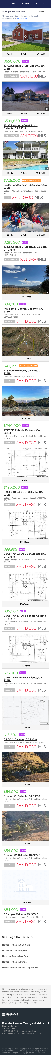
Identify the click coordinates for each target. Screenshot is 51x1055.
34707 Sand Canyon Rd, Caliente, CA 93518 (25, 186)
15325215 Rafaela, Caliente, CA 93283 (22, 432)
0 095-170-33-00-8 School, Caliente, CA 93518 (25, 617)
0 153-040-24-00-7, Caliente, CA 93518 (23, 493)
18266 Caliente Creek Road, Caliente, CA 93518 (25, 248)
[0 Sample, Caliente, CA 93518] (25, 885)
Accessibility (40, 1053)
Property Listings (19, 1053)
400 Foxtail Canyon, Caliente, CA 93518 (23, 310)
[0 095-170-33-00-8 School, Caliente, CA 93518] (25, 586)
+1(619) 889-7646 (10, 1031)
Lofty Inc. (15, 1049)
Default (41, 11)
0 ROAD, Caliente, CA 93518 (20, 739)
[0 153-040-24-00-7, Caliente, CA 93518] (25, 462)
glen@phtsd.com (29, 1031)
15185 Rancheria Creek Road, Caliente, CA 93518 (21, 127)
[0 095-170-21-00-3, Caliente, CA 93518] (25, 648)
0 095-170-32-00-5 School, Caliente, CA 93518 (25, 555)
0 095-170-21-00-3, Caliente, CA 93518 (23, 679)
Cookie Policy (34, 1051)
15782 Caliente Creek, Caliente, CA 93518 (24, 67)
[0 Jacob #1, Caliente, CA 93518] (25, 767)
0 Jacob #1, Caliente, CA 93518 (22, 796)
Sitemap (30, 1053)
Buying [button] (26, 4)
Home (14, 4)
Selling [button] (40, 4)
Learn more (22, 18)
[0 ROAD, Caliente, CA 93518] (25, 710)
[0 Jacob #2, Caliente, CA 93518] (25, 826)
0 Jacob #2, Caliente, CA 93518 (22, 855)
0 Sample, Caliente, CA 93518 (21, 914)
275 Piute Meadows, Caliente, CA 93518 (23, 372)
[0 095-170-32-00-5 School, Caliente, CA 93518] (25, 524)
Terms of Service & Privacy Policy (14, 1051)
